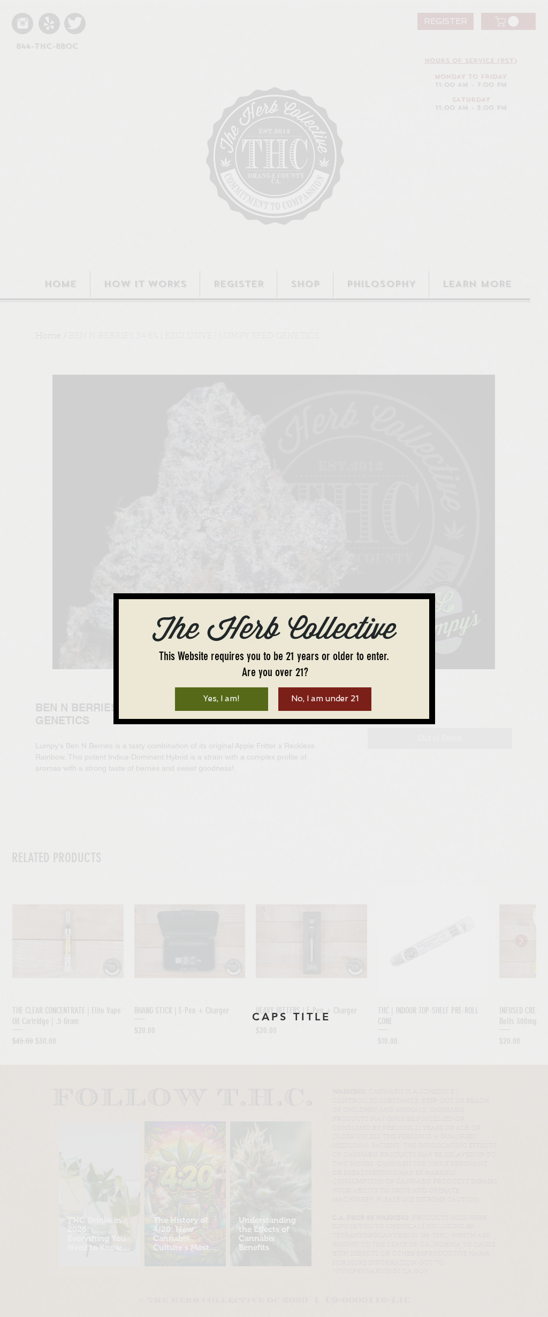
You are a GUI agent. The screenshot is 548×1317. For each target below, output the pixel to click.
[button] (221, 699)
